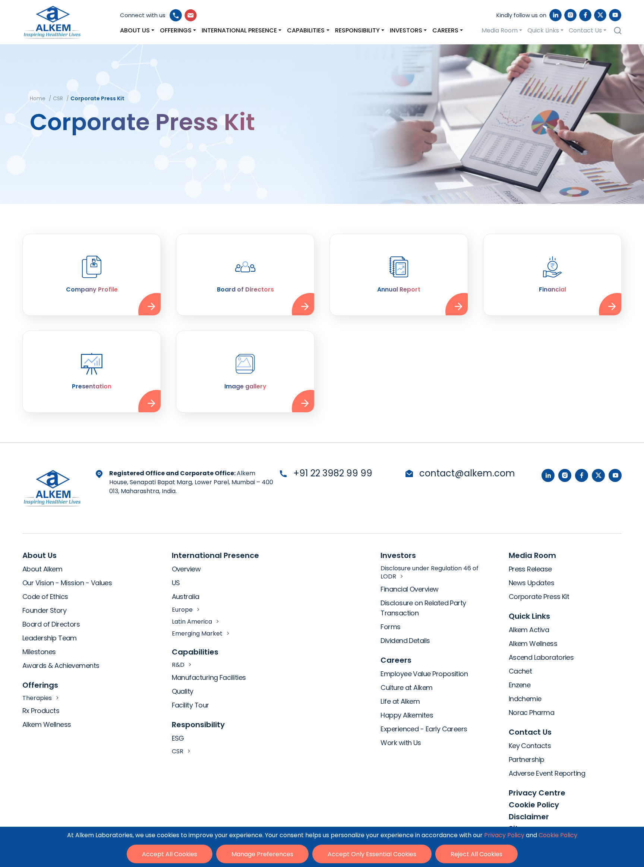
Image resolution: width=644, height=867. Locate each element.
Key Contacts (530, 745)
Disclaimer (529, 816)
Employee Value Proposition (424, 673)
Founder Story (44, 610)
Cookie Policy (534, 805)
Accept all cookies (169, 854)
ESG (178, 738)
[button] (137, 30)
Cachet (520, 671)
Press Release (530, 569)
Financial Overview (409, 589)
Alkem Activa (529, 629)
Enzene (520, 685)
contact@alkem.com (467, 473)
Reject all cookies (476, 854)
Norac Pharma (532, 712)
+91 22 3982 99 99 (332, 473)
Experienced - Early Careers (424, 729)
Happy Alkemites (407, 715)
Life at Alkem (400, 701)
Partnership (526, 759)
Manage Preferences (262, 854)
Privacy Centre (537, 793)
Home (37, 98)
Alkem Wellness (46, 724)
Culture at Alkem (406, 687)
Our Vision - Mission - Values (67, 582)
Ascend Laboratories (541, 657)
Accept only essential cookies (372, 854)
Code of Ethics (45, 596)
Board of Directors (51, 624)
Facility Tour (190, 705)
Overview (186, 569)
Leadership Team (49, 638)
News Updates (532, 582)
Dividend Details (405, 640)
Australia (185, 596)
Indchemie (525, 698)
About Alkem (42, 569)
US (176, 582)
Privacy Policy (504, 835)
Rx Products (40, 710)
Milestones (39, 651)
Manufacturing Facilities (209, 677)
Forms (390, 626)
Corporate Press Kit (539, 596)
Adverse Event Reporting (547, 773)
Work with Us (401, 742)
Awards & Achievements (61, 665)
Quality (182, 691)
